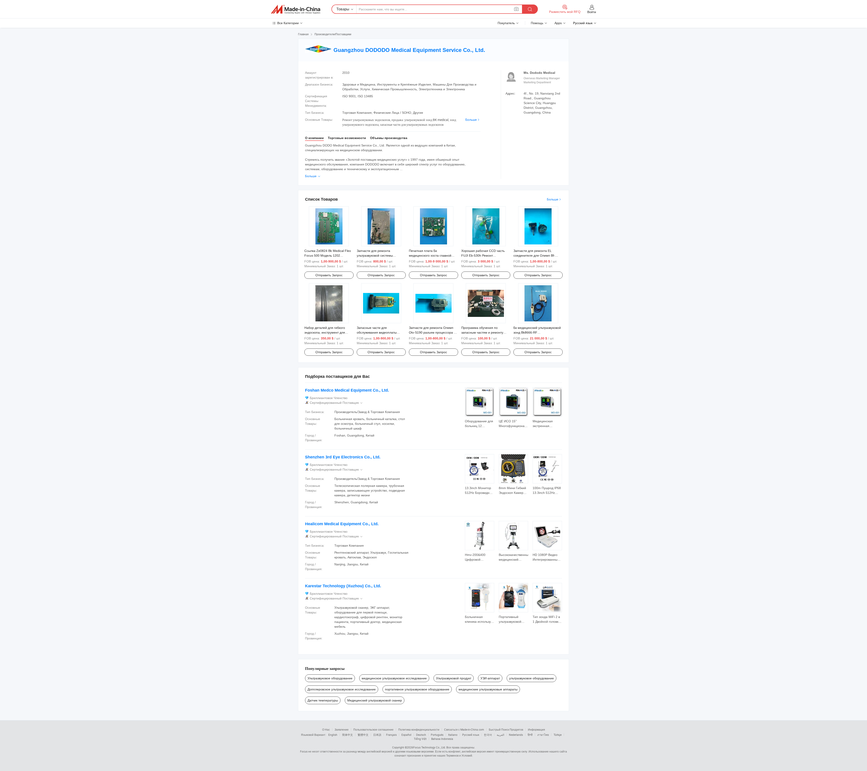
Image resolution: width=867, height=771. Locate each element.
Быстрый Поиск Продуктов (506, 729)
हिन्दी (530, 734)
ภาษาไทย (543, 734)
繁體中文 (363, 734)
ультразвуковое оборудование (531, 678)
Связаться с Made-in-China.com (464, 729)
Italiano (452, 734)
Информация (536, 729)
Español (406, 734)
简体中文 (347, 734)
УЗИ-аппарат (490, 678)
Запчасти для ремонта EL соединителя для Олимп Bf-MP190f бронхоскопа (534, 255)
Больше (471, 119)
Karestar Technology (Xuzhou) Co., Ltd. (343, 586)
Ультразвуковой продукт (453, 678)
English (332, 734)
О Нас (326, 729)
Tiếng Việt (420, 739)
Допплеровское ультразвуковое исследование (342, 689)
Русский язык (470, 734)
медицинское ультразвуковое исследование (394, 678)
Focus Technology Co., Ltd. (429, 747)
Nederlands (516, 734)
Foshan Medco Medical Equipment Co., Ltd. (347, 390)
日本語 (377, 734)
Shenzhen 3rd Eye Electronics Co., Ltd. (342, 457)
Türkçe (558, 734)
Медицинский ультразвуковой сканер (374, 700)
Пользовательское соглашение (373, 729)
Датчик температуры (323, 700)
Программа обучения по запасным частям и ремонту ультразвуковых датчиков (482, 332)
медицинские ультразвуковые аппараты (488, 689)
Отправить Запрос (329, 275)
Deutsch (421, 734)
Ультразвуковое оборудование (330, 678)
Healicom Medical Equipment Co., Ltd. (342, 524)
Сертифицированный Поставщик (336, 403)
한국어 (488, 734)
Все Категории (288, 23)
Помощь (537, 23)
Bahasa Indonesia (442, 739)
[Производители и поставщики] (295, 9)
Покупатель (506, 23)
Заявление (342, 729)
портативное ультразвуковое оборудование (417, 689)
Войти (591, 12)
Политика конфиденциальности (418, 729)
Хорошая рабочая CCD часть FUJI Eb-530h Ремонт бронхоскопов (483, 255)
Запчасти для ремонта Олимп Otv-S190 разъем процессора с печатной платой (432, 332)
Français (391, 734)
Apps (558, 23)
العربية (500, 734)
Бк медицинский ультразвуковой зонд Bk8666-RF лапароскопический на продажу (537, 332)
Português (437, 734)
